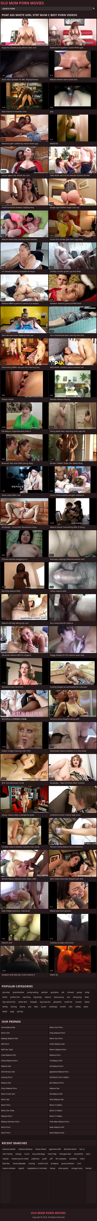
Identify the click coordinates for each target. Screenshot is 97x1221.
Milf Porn (5, 1044)
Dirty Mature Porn (9, 1088)
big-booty (38, 997)
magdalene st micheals (37, 1168)
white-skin (22, 1002)
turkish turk (43, 1163)
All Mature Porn (56, 1066)
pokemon (35, 1158)
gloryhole (57, 1002)
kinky (87, 992)
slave (86, 1006)
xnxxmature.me (8, 1027)
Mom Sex (5, 1099)
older (87, 997)
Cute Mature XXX (8, 1055)
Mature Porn (6, 1116)
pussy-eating (32, 992)
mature (48, 997)
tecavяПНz (78, 1154)
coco (79, 1163)
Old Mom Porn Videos (59, 1077)
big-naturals (45, 1002)
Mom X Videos (56, 1105)
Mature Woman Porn (10, 1121)
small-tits (68, 1002)
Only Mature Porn (57, 1033)
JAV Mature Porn (57, 1082)
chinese (70, 992)
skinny (22, 1006)
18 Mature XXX (56, 1060)
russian (78, 1002)
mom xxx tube (7, 1110)
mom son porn (56, 1027)
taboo (87, 1002)
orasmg (32, 1163)
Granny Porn (6, 1077)
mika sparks (63, 1168)
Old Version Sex (8, 1071)
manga (18, 1154)
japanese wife (55, 1149)
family (5, 1006)
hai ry (82, 1149)
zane (88, 1154)
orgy (12, 1011)
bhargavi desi (65, 1154)
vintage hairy (76, 1168)
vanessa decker (9, 1149)
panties (44, 992)
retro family (7, 1154)
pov (29, 1006)
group (79, 992)
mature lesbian (9, 1168)
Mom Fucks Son (8, 1094)
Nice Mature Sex (57, 1099)
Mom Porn (5, 1105)
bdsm (5, 997)
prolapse (54, 1163)
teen (36, 1006)
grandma (54, 992)
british (63, 1006)
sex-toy (20, 1011)
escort (43, 1006)
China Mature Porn (9, 1060)
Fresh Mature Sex (57, 1044)
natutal (6, 1158)
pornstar (6, 992)
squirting (27, 997)
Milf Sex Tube (7, 1049)
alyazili (21, 1168)
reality (78, 1006)
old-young (77, 997)
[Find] (94, 8)
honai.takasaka (19, 1163)
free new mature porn (59, 1121)
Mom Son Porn (56, 1038)
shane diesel (40, 1149)
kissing (14, 1006)
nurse (26, 1154)
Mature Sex (6, 1066)
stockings (53, 1006)
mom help (52, 1154)
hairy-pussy (59, 997)
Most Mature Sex (57, 1132)
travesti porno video (20, 1158)
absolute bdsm (70, 1149)
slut (68, 997)
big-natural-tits (9, 1002)
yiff (51, 1158)
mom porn (5, 1127)
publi (44, 1158)
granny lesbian (67, 1163)
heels (5, 1011)
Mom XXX (5, 1033)
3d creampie (61, 1158)
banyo (52, 1168)
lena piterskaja (38, 1154)
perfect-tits (15, 997)
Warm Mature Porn (58, 1049)
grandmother (18, 992)
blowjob (33, 1002)
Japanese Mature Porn (59, 1071)
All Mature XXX (56, 1094)
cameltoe (73, 1158)
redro (82, 1158)
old (63, 992)
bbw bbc (6, 1163)
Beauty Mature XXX (9, 1038)
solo (70, 1006)
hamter (89, 1168)
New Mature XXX (57, 1127)
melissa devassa (25, 1149)
